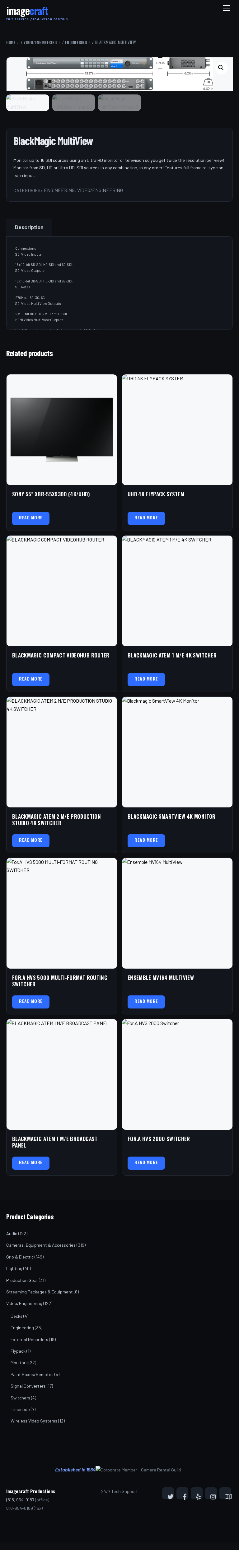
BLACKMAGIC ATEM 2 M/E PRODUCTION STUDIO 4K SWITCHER (56, 819)
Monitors (19, 1362)
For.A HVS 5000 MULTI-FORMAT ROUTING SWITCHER (59, 981)
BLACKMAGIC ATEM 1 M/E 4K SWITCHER (172, 655)
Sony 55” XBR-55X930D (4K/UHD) (51, 494)
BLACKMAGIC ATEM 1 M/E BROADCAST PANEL (55, 1142)
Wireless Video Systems (34, 1420)
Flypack (18, 1351)
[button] (221, 68)
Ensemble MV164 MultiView (161, 977)
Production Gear (22, 1280)
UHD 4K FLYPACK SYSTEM (156, 494)
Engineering (76, 42)
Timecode (20, 1409)
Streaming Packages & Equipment (39, 1291)
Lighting (14, 1268)
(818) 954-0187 (20, 1499)
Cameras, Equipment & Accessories (41, 1245)
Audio (11, 1233)
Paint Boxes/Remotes (32, 1374)
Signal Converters (28, 1386)
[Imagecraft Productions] (27, 13)
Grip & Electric (20, 1256)
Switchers (20, 1397)
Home (11, 42)
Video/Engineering (40, 42)
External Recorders (29, 1339)
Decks (16, 1316)
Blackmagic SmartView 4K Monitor (172, 816)
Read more (31, 517)
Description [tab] (29, 227)
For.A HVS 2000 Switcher (159, 1138)
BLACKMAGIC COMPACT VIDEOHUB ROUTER (61, 655)
